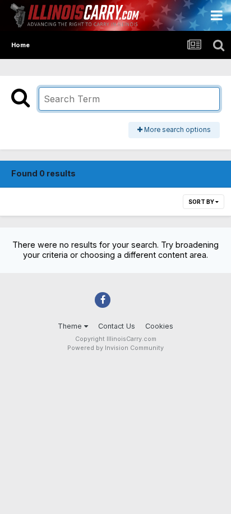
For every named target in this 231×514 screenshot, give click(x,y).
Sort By (201, 201)
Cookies (159, 326)
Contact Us (116, 326)
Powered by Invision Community (115, 348)
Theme (71, 326)
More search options (176, 130)
